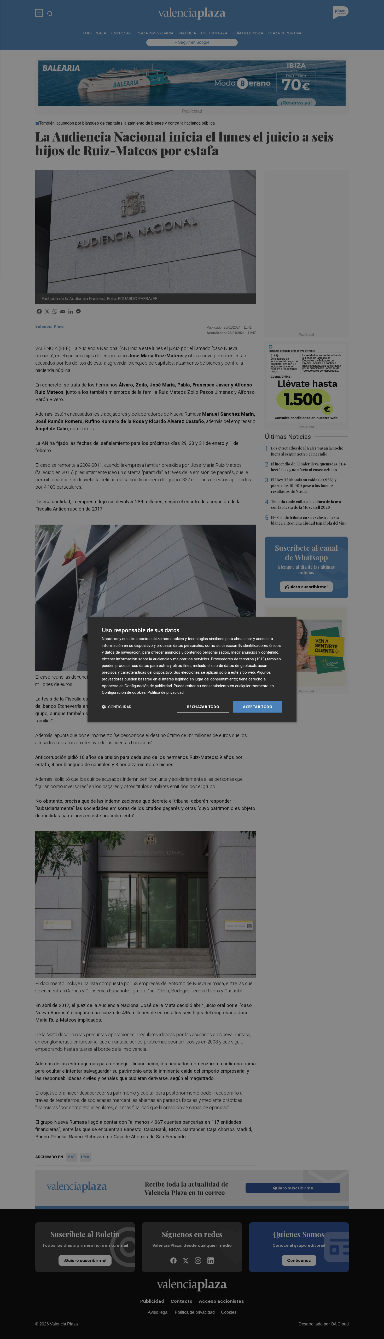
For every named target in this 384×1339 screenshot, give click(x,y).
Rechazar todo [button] (203, 706)
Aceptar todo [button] (257, 706)
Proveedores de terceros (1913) (238, 658)
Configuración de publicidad (148, 685)
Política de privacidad (166, 692)
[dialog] (192, 669)
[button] (116, 707)
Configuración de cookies (124, 692)
